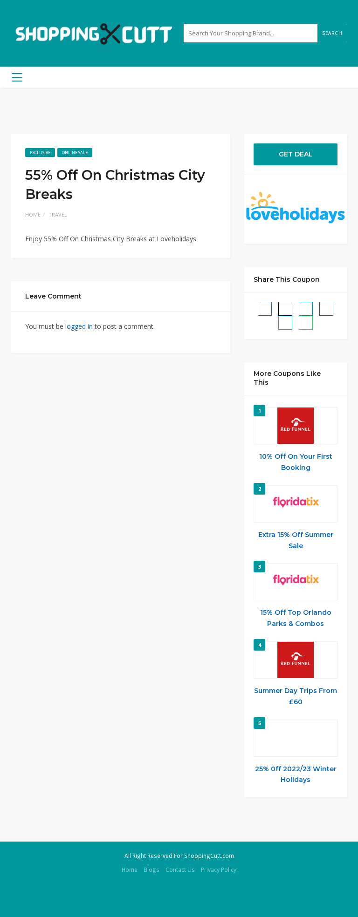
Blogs (151, 869)
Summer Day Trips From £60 (295, 696)
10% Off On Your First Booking (295, 462)
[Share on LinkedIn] (306, 309)
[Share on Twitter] (285, 309)
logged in (79, 326)
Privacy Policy (218, 869)
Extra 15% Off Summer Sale (295, 540)
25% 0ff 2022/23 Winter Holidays (296, 774)
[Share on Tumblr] (326, 309)
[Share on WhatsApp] (306, 323)
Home (33, 214)
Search (332, 33)
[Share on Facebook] (265, 309)
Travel (57, 214)
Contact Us (180, 869)
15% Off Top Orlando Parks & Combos (295, 618)
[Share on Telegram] (285, 323)
